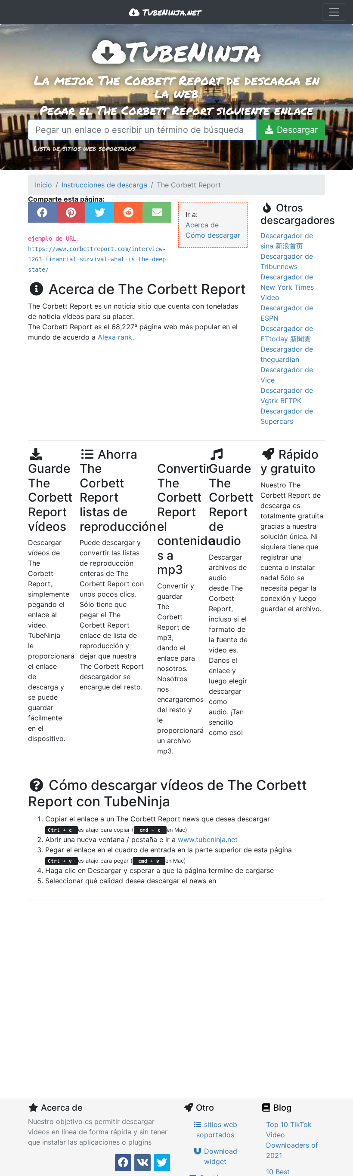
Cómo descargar (213, 235)
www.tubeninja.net (208, 839)
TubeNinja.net (170, 12)
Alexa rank (115, 337)
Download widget (219, 1156)
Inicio (43, 185)
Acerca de (202, 224)
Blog (281, 1107)
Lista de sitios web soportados (84, 148)
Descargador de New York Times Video (287, 287)
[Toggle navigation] (334, 12)
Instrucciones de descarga (104, 185)
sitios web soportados (216, 1129)
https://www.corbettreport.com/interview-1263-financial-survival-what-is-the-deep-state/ (98, 259)
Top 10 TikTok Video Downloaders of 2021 (292, 1140)
